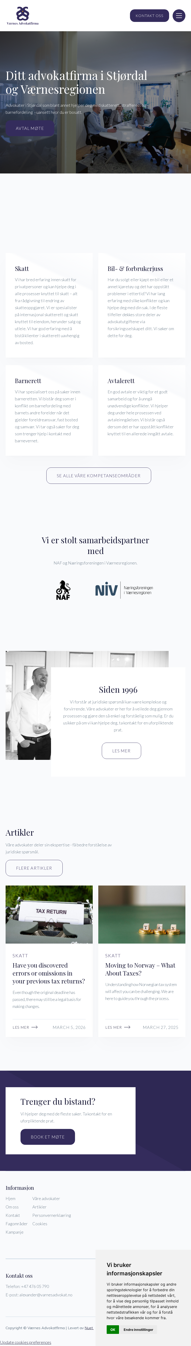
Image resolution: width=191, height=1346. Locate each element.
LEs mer (121, 750)
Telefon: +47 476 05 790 (27, 1286)
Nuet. (89, 1327)
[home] (23, 16)
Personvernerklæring (51, 1215)
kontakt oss (150, 15)
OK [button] (112, 1330)
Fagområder (17, 1223)
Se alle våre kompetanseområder (98, 475)
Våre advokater (46, 1198)
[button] (179, 15)
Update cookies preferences (25, 1342)
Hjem (10, 1198)
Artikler (39, 1206)
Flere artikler (34, 868)
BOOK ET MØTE (48, 1136)
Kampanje (15, 1232)
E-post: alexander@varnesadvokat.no (39, 1294)
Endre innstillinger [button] (138, 1330)
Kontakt (13, 1215)
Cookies (39, 1223)
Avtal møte (30, 128)
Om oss (12, 1206)
